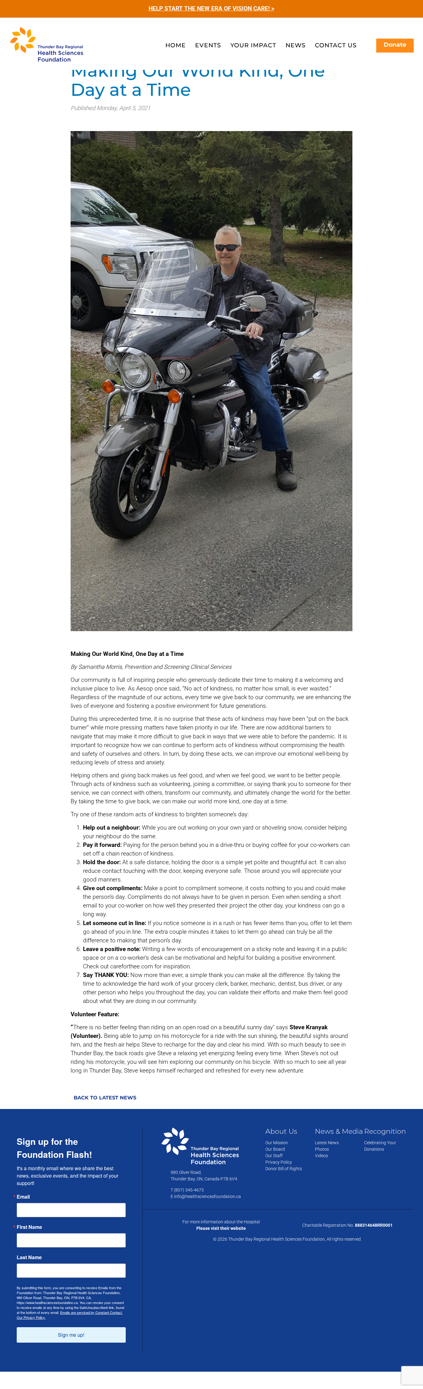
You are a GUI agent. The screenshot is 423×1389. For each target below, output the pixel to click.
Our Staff (274, 1155)
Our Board (275, 1149)
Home (175, 45)
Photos (322, 1149)
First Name (29, 1227)
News (296, 45)
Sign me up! (71, 1334)
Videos (321, 1155)
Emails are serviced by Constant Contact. (91, 1312)
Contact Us (336, 45)
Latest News (327, 1142)
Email (23, 1196)
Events (208, 45)
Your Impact (253, 45)
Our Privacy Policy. (31, 1317)
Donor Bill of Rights (283, 1168)
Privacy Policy (278, 1162)
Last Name (29, 1257)
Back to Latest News (105, 1097)
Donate (395, 44)
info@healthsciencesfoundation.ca (207, 1196)
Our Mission (276, 1142)
